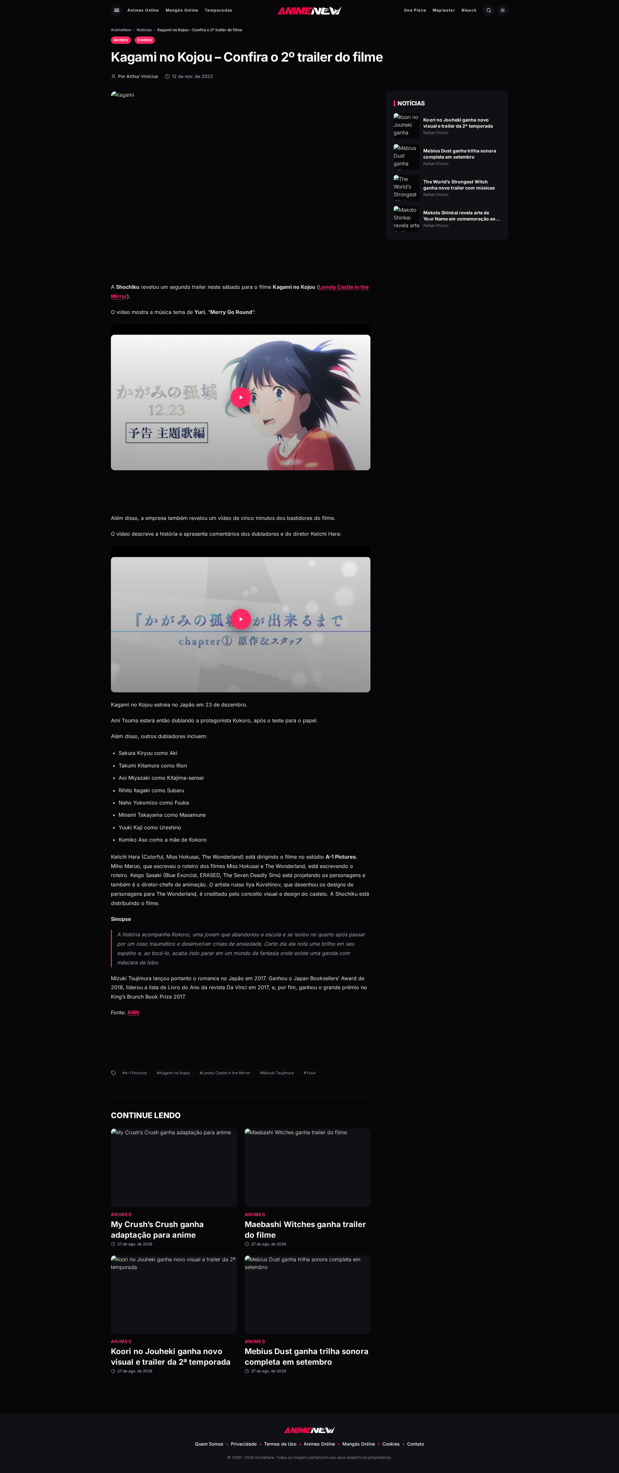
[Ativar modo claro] (502, 10)
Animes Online (143, 10)
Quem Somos (209, 1444)
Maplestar (444, 10)
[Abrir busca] (488, 10)
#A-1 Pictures (134, 1072)
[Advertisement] (447, 300)
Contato (415, 1444)
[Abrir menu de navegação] (116, 10)
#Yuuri (310, 1072)
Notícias (144, 29)
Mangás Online (182, 10)
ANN (133, 1012)
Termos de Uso (280, 1444)
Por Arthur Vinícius (138, 76)
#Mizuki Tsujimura (277, 1072)
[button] (240, 397)
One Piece (415, 10)
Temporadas (218, 10)
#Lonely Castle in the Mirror (225, 1072)
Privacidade (244, 1444)
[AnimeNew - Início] (310, 10)
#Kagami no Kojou (173, 1072)
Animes (120, 40)
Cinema (144, 40)
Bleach (469, 10)
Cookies (391, 1444)
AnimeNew (121, 29)
